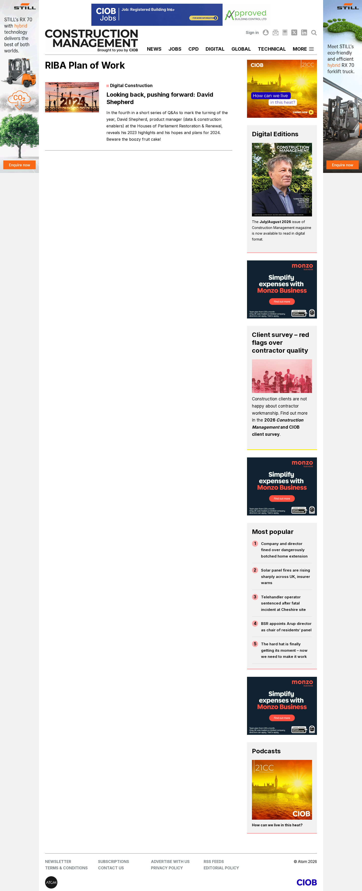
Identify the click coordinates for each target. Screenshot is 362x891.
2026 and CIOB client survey (277, 427)
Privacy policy (167, 868)
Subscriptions (113, 861)
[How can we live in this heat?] (282, 790)
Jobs (174, 49)
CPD (193, 49)
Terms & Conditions (66, 868)
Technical (272, 49)
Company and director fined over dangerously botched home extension (284, 550)
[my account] (266, 32)
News (154, 49)
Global (241, 49)
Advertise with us (170, 861)
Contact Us (111, 868)
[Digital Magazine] (284, 32)
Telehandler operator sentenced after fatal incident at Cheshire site (283, 603)
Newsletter (58, 861)
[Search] (314, 32)
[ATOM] (113, 882)
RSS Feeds (214, 861)
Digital (215, 49)
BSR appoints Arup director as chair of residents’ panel (286, 626)
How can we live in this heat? (277, 825)
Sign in (252, 32)
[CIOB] (249, 882)
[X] (294, 32)
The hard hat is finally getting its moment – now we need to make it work (284, 650)
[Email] (276, 32)
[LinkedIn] (304, 32)
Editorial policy (221, 868)
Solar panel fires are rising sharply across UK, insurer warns (285, 576)
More (300, 49)
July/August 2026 (275, 222)
